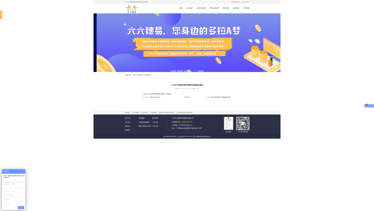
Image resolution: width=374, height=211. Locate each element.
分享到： (146, 94)
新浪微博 (156, 94)
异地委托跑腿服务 (144, 122)
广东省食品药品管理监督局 (184, 112)
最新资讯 (127, 126)
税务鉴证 (140, 75)
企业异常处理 (201, 8)
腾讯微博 (161, 94)
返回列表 (187, 97)
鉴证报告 (236, 8)
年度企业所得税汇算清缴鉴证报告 (220, 97)
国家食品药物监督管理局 (166, 112)
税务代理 (226, 8)
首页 (180, 8)
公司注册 (155, 122)
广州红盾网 (153, 112)
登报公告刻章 (214, 8)
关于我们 (127, 122)
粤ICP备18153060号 (170, 136)
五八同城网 (135, 112)
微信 (169, 94)
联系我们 (127, 130)
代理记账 (246, 8)
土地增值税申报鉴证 (154, 97)
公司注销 (189, 8)
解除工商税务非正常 (145, 126)
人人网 (166, 94)
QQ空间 (151, 94)
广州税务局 (144, 112)
